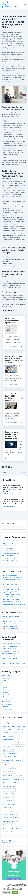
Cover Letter (20, 729)
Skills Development (9, 804)
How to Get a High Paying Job (9, 646)
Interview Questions (9, 772)
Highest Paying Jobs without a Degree (11, 541)
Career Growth (7, 697)
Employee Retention (8, 739)
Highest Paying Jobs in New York (11, 584)
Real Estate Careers (8, 793)
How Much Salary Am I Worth (9, 648)
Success (5, 814)
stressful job (7, 66)
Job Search (6, 687)
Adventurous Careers (8, 726)
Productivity (16, 782)
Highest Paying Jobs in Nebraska (11, 594)
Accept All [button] (15, 892)
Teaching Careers (7, 817)
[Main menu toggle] (25, 4)
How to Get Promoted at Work (9, 658)
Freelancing (19, 742)
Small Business (7, 807)
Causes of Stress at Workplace (9, 560)
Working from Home (7, 709)
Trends (17, 817)
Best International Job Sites (9, 550)
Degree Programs (19, 732)
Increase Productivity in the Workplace (11, 643)
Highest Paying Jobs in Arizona (11, 592)
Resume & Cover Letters (9, 690)
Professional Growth (9, 786)
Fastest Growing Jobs (7, 548)
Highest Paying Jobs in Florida (11, 589)
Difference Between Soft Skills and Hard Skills (13, 563)
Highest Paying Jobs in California (11, 579)
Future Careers (6, 746)
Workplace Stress (7, 831)
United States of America (10, 821)
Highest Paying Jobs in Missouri (11, 596)
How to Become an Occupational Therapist (12, 621)
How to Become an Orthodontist (10, 619)
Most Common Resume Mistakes (10, 661)
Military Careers (6, 782)
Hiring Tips (19, 760)
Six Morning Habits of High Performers (11, 558)
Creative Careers (7, 732)
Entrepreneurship (6, 678)
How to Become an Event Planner (10, 623)
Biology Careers (21, 726)
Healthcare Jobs (18, 746)
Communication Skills (8, 729)
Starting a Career (6, 701)
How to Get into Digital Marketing (10, 628)
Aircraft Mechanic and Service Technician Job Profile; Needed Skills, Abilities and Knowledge (13, 502)
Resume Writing (7, 797)
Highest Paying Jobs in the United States (12, 577)
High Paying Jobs (8, 760)
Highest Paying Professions (10, 753)
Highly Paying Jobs (9, 757)
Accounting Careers (8, 723)
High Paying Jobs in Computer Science (11, 601)
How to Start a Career (9, 768)
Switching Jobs (14, 814)
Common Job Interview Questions (10, 553)
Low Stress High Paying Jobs (9, 575)
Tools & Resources (6, 704)
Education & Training (8, 699)
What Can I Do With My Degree (9, 653)
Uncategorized (5, 706)
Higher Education (7, 750)
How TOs (6, 764)
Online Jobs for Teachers (8, 545)
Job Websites (18, 775)
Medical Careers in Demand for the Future (12, 656)
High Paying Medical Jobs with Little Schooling (13, 604)
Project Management (8, 790)
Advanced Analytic (6, 842)
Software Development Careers (11, 811)
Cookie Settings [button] (6, 892)
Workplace (6, 828)
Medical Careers (17, 779)
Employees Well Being (8, 742)
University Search (7, 825)
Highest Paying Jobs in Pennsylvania (12, 587)
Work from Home (20, 825)
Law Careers (6, 779)
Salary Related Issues (9, 800)
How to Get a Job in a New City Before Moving (13, 663)
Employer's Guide (6, 675)
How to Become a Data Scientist (10, 626)
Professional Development (8, 695)
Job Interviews (7, 685)
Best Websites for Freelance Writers (11, 651)
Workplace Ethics (16, 828)
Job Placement (7, 775)
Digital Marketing (7, 736)
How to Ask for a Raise (7, 543)
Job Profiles (6, 493)
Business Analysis (6, 840)
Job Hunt (4, 683)
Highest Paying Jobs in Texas (10, 582)
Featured (4, 680)
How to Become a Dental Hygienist (10, 616)
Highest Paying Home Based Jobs (10, 599)
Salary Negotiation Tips (7, 555)
